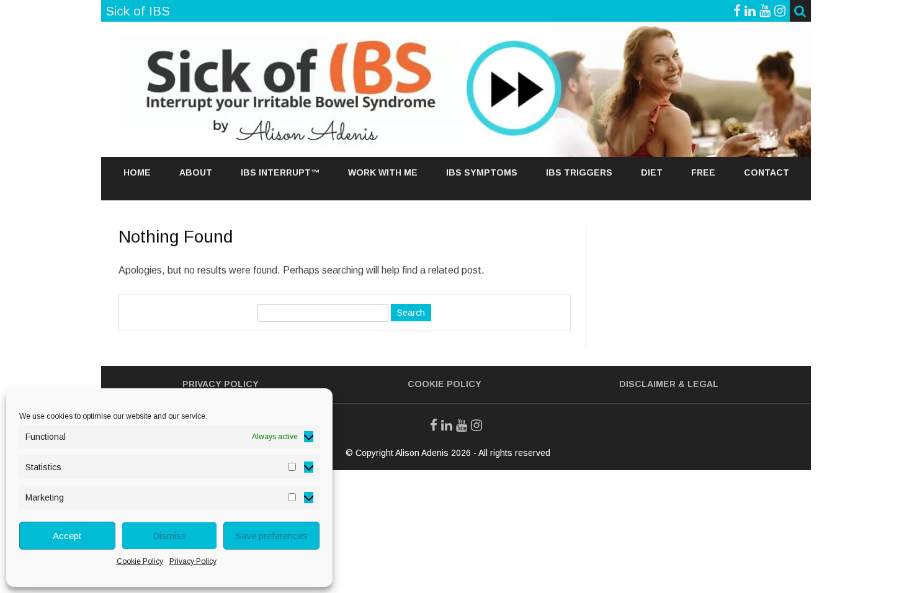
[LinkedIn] (446, 425)
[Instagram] (779, 11)
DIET (652, 172)
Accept (67, 535)
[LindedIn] (750, 11)
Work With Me (383, 172)
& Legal (698, 384)
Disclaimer (647, 384)
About (195, 172)
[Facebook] (737, 11)
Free (703, 172)
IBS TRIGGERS (579, 172)
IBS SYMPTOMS (481, 172)
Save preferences (271, 535)
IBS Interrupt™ (280, 172)
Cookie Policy (140, 561)
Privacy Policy (193, 561)
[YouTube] (765, 11)
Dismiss (169, 535)
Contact (766, 172)
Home (137, 172)
